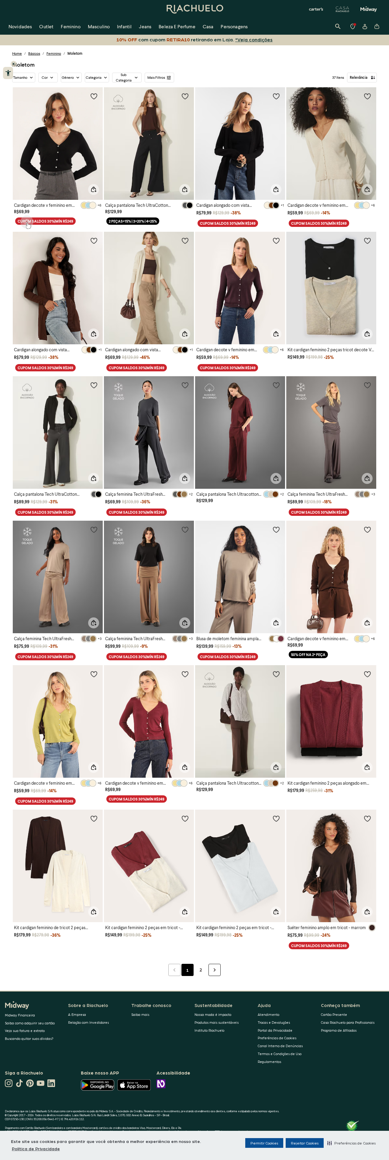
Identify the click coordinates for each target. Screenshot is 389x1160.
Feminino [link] (70, 26)
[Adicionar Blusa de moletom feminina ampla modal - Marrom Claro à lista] (276, 529)
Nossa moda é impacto (212, 1014)
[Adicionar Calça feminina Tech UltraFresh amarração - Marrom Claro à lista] (185, 529)
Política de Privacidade (36, 1148)
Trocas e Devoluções (274, 1022)
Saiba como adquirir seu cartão (30, 1023)
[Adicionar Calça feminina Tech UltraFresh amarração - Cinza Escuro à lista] (185, 385)
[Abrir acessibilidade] (8, 73)
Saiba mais (140, 1014)
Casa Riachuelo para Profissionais (347, 1022)
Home (17, 53)
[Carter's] (316, 9)
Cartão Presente (334, 1014)
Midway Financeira (20, 1015)
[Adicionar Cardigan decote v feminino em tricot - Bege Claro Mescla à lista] (367, 96)
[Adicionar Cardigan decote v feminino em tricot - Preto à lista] (94, 96)
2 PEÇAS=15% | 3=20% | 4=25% (133, 221)
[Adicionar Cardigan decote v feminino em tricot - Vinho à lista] (185, 674)
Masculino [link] (99, 26)
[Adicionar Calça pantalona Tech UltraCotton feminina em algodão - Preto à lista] (185, 96)
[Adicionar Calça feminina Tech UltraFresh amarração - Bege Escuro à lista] (94, 529)
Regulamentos (269, 1061)
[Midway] (368, 9)
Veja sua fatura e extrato (25, 1030)
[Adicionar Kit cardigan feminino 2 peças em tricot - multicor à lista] (185, 818)
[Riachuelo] (194, 9)
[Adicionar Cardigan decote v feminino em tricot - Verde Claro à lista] (94, 674)
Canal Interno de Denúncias (280, 1046)
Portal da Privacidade (275, 1030)
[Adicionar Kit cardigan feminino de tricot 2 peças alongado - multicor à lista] (94, 818)
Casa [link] (208, 26)
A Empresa (77, 1014)
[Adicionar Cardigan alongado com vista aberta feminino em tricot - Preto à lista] (276, 96)
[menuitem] (20, 26)
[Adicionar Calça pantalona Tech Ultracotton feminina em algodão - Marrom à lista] (276, 674)
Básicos (34, 53)
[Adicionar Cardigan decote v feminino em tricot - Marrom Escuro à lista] (367, 529)
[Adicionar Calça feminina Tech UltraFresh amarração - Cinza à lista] (367, 385)
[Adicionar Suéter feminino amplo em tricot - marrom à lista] (367, 818)
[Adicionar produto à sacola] (93, 189)
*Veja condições (254, 39)
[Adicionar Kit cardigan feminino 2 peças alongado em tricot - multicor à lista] (367, 674)
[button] (351, 1143)
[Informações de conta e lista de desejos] (365, 26)
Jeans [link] (145, 26)
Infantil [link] (124, 26)
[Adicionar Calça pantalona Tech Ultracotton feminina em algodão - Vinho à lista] (276, 385)
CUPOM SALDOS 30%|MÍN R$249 (45, 221)
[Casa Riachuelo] (342, 9)
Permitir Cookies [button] (264, 1143)
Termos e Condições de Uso (279, 1053)
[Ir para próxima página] (214, 970)
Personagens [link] (234, 26)
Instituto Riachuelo (209, 1030)
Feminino (53, 53)
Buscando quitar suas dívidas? (29, 1038)
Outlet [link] (46, 26)
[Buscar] (338, 26)
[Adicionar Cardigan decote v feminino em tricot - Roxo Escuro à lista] (276, 240)
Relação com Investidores (88, 1022)
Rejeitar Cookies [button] (304, 1143)
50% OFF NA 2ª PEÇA (308, 654)
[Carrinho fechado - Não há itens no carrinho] (377, 26)
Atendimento (268, 1014)
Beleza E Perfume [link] (177, 26)
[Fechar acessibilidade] (14, 64)
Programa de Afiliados (338, 1030)
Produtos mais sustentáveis (216, 1022)
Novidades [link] (20, 26)
